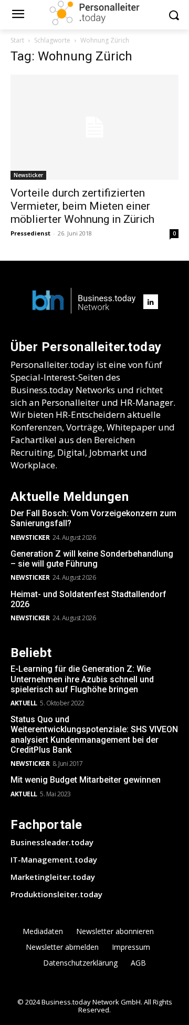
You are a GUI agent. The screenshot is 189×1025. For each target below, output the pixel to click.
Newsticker (28, 175)
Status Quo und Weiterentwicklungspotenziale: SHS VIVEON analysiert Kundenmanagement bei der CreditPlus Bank (94, 734)
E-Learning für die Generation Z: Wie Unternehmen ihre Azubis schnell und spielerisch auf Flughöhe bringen (82, 679)
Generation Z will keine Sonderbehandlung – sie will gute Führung (91, 559)
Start (17, 40)
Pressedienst (30, 233)
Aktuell (23, 703)
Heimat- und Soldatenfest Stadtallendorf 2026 (88, 599)
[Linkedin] (150, 301)
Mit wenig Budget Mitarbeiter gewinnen (85, 780)
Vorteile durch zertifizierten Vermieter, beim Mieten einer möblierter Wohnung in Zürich (82, 206)
